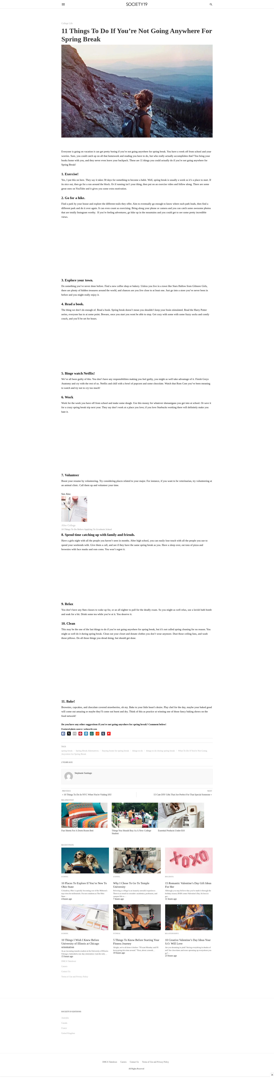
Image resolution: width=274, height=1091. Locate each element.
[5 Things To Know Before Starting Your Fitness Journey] (137, 917)
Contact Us (65, 971)
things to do (137, 751)
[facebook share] (63, 733)
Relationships (172, 933)
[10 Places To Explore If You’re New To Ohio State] (85, 860)
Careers (64, 966)
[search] (211, 4)
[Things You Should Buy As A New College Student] (135, 815)
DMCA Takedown (68, 961)
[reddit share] (97, 733)
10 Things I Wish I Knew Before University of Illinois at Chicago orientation (80, 943)
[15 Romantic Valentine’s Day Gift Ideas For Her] (189, 860)
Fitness (116, 933)
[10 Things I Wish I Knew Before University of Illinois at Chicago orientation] (85, 917)
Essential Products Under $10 (171, 830)
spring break (66, 751)
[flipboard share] (109, 733)
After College (68, 525)
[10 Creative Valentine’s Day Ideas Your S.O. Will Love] (189, 917)
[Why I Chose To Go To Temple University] (137, 860)
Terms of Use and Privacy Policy (74, 977)
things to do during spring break (160, 751)
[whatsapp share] (92, 733)
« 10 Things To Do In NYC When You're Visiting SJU (87, 794)
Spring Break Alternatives (87, 751)
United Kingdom (68, 1033)
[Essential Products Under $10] (181, 815)
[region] (137, 244)
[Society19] (136, 4)
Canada (64, 1023)
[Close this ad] (272, 1075)
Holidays (169, 876)
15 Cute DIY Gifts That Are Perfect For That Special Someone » (183, 794)
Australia (65, 1018)
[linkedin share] (86, 733)
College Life (67, 23)
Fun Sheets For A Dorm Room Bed (77, 830)
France (64, 1028)
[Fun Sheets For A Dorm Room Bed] (84, 815)
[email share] (74, 733)
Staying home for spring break (115, 751)
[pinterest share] (80, 733)
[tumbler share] (103, 733)
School (64, 876)
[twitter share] (69, 733)
